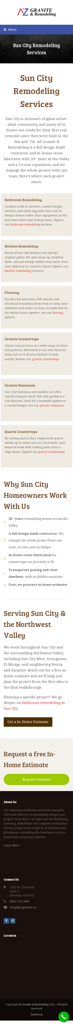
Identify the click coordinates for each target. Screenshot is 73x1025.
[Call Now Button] (63, 1016)
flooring (57, 312)
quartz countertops (51, 451)
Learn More (11, 845)
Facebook (36, 1014)
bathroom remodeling (25, 224)
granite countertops (45, 359)
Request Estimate (36, 779)
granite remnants (52, 405)
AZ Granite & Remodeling (33, 1004)
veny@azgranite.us (23, 907)
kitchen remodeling (18, 270)
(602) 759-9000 (19, 901)
